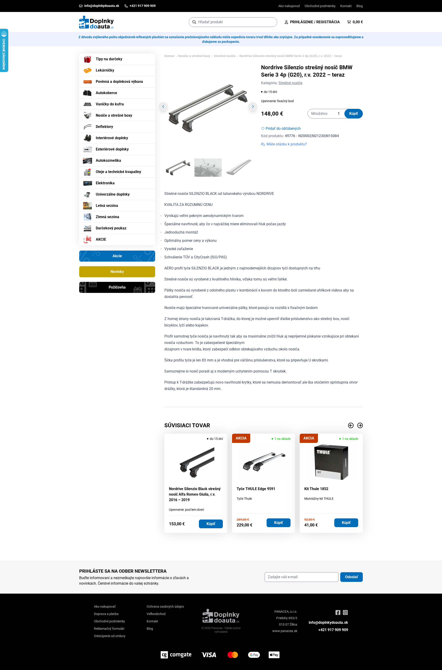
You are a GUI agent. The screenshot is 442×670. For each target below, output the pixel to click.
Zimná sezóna (107, 217)
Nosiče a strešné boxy (114, 115)
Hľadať (271, 22)
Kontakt (346, 6)
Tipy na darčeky (109, 59)
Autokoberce (106, 93)
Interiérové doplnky (112, 138)
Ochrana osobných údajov (165, 606)
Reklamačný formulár (109, 628)
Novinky (117, 271)
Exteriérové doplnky (112, 149)
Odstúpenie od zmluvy (109, 636)
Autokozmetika (108, 160)
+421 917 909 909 (333, 630)
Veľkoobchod (156, 614)
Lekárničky (105, 70)
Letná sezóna (107, 205)
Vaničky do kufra (110, 104)
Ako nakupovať (289, 6)
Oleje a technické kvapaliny (118, 172)
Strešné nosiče (225, 56)
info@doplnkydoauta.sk (328, 622)
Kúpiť (353, 113)
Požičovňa (117, 287)
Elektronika (105, 183)
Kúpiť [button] (210, 524)
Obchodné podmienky (320, 6)
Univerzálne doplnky (113, 194)
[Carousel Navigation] (263, 425)
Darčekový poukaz (111, 228)
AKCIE (101, 239)
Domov (169, 56)
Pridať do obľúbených (283, 128)
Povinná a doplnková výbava (119, 81)
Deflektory (104, 126)
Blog (359, 6)
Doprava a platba (106, 614)
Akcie (117, 256)
